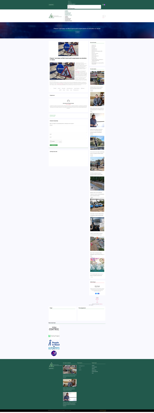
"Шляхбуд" (54, 88)
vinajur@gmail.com (82, 365)
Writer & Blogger (68, 104)
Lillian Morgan (97, 286)
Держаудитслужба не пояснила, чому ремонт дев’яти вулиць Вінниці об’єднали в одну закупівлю (96, 89)
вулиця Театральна (76, 88)
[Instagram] (104, 4)
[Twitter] (97, 293)
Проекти (66, 17)
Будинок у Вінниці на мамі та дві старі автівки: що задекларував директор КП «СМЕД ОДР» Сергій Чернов (97, 110)
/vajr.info (80, 369)
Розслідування (68, 18)
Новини (66, 16)
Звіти (68, 5)
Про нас (69, 6)
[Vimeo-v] (70, 110)
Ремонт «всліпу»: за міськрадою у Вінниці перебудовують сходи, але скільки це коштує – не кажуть (97, 254)
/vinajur (80, 367)
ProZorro (59, 88)
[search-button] (103, 17)
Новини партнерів (68, 20)
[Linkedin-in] (68, 110)
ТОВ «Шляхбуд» (77, 71)
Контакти (69, 7)
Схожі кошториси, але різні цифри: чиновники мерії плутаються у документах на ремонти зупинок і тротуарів (97, 153)
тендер (78, 72)
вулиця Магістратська (69, 88)
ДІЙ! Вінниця (82, 88)
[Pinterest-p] (69, 110)
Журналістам (67, 19)
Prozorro (76, 69)
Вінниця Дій (63, 88)
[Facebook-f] (103, 4)
